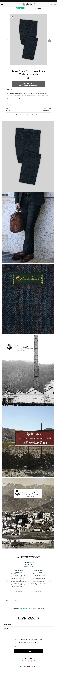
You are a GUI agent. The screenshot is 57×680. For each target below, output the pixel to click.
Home (7, 12)
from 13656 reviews (29, 566)
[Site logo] (28, 618)
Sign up (28, 651)
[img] (28, 564)
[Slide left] (7, 40)
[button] (2, 4)
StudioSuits (30, 677)
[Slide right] (49, 40)
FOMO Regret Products (14, 12)
